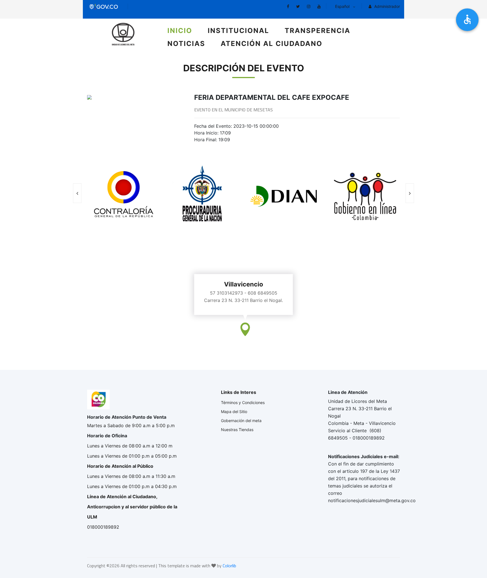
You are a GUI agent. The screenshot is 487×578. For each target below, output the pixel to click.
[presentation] (77, 193)
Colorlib (229, 565)
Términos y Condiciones (243, 402)
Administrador (386, 6)
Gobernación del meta (241, 420)
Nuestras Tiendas (237, 429)
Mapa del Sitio (234, 411)
